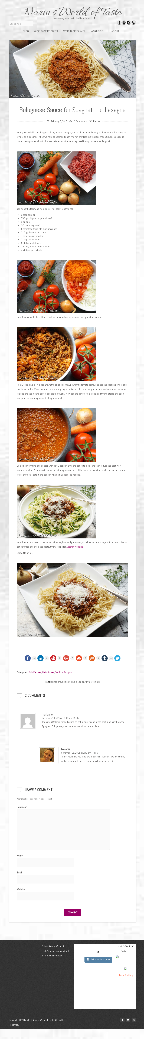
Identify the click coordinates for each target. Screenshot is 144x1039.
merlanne (47, 714)
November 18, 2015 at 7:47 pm (76, 752)
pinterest (134, 1020)
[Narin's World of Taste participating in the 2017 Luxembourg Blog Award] (125, 968)
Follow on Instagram (100, 959)
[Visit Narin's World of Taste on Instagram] (129, 23)
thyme (89, 681)
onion (81, 681)
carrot (54, 681)
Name (20, 855)
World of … (98, 31)
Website (21, 889)
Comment (22, 807)
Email (19, 872)
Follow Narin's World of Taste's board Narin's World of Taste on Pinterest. (55, 951)
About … (116, 31)
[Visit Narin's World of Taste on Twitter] (133, 23)
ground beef (64, 681)
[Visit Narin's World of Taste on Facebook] (119, 23)
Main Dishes (48, 672)
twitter (128, 1020)
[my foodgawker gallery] (126, 959)
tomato (96, 681)
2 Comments (80, 121)
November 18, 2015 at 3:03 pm (57, 718)
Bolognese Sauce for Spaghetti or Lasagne (72, 110)
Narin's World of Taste (72, 12)
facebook (122, 1020)
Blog (26, 31)
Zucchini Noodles (74, 546)
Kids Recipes (35, 672)
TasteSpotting (126, 975)
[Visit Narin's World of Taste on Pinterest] (124, 23)
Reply (76, 718)
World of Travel (74, 31)
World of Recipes (46, 31)
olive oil (74, 681)
